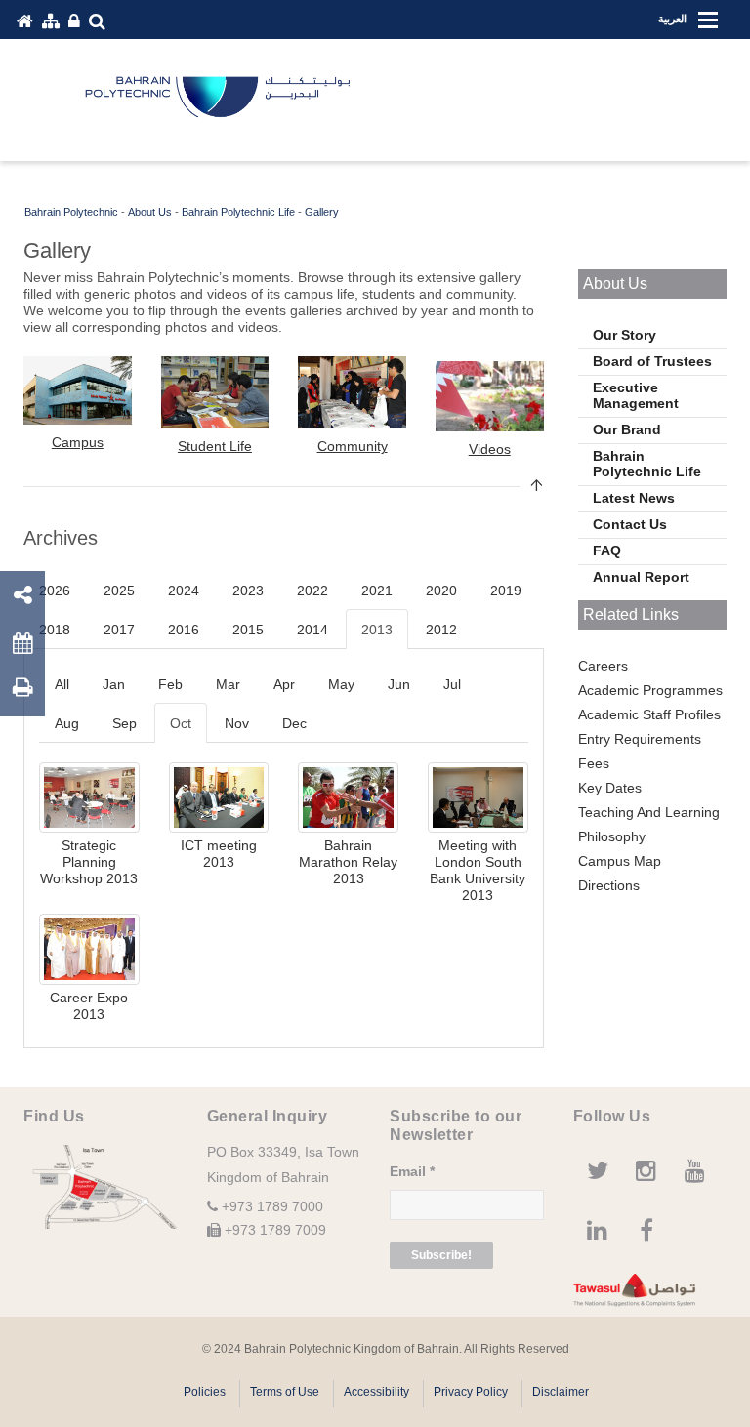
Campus (78, 442)
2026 (54, 590)
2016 (183, 629)
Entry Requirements (639, 739)
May (341, 684)
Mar (228, 684)
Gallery (322, 212)
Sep (124, 723)
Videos (490, 449)
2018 (54, 629)
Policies (205, 1392)
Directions (609, 885)
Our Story (624, 335)
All (62, 684)
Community (352, 446)
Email (412, 1171)
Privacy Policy (471, 1392)
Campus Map (619, 861)
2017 (119, 629)
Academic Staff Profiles (649, 714)
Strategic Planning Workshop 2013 (89, 861)
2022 (312, 590)
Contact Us (630, 524)
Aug (67, 723)
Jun (399, 684)
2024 (183, 590)
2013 (377, 629)
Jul (452, 684)
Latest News (634, 498)
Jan (114, 684)
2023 (248, 590)
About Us (150, 212)
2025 (119, 590)
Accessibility (376, 1392)
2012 (441, 629)
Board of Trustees (652, 361)
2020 (441, 590)
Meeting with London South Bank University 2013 (477, 870)
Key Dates (610, 787)
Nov (237, 723)
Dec (294, 723)
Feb (170, 684)
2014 (312, 629)
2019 (505, 590)
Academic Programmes (650, 690)
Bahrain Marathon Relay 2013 (348, 861)
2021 (377, 590)
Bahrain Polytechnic (71, 212)
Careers (603, 665)
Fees (593, 763)
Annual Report (641, 577)
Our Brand (627, 429)
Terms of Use (284, 1392)
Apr (284, 684)
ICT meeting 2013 (219, 853)
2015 (248, 629)
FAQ (607, 550)
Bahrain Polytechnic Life (238, 212)
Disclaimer (560, 1392)
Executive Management (636, 395)
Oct (180, 723)
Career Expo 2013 (89, 1006)
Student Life (215, 446)
